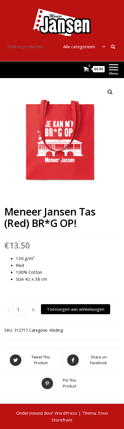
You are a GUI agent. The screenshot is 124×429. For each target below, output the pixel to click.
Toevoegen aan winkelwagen (75, 309)
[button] (110, 92)
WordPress (66, 413)
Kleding (56, 330)
